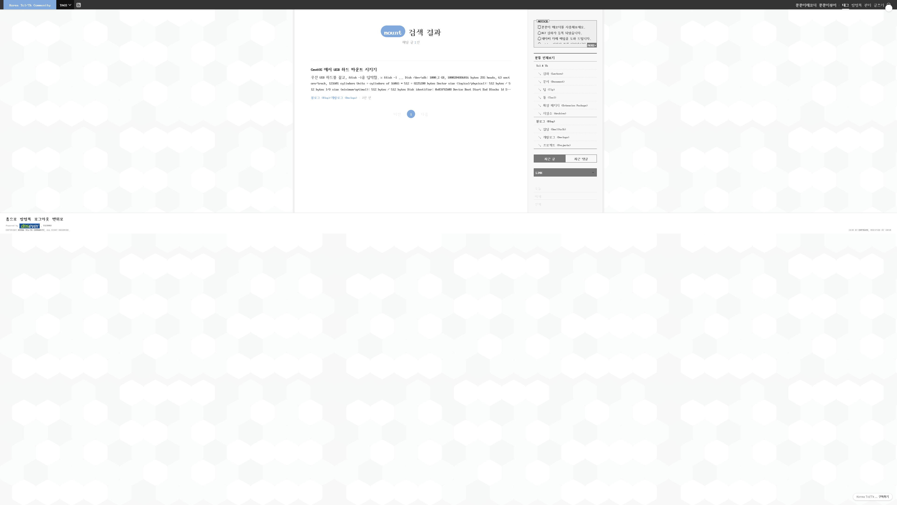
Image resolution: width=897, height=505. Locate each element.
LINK (539, 172)
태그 (845, 5)
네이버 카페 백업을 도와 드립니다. (566, 38)
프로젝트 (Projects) (556, 145)
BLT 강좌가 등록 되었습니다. (561, 32)
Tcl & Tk (542, 65)
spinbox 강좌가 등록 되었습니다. (564, 44)
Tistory (47, 225)
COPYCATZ (863, 230)
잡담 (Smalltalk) (554, 129)
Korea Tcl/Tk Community (29, 5)
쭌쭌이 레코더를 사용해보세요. (563, 27)
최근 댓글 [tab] (581, 158)
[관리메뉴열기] (888, 8)
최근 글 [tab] (550, 158)
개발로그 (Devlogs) (556, 137)
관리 (867, 5)
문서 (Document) (553, 81)
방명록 (856, 5)
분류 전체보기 (545, 57)
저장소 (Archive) (554, 113)
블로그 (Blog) (545, 121)
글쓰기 (879, 5)
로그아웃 (41, 218)
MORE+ (592, 45)
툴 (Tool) (549, 97)
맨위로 (58, 218)
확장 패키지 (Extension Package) (565, 105)
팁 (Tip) (549, 89)
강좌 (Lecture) (553, 73)
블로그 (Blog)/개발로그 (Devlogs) (334, 97)
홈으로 (11, 218)
